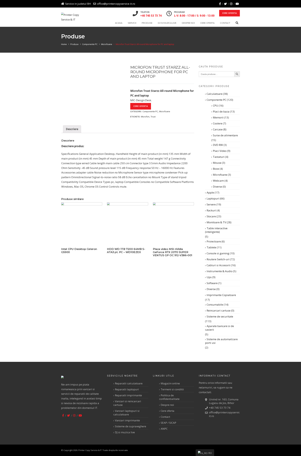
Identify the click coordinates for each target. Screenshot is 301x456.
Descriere (72, 129)
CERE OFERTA (229, 13)
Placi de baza (221, 111)
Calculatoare (214, 94)
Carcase (218, 129)
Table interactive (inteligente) (216, 230)
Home (64, 44)
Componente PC (90, 44)
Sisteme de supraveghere (130, 426)
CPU (215, 105)
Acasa (118, 23)
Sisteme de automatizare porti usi (221, 341)
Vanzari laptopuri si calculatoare (126, 412)
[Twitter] (225, 3)
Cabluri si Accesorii (218, 265)
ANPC (164, 428)
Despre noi (188, 23)
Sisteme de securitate (220, 316)
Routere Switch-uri (218, 259)
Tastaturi (218, 157)
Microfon (145, 116)
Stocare (211, 216)
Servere (211, 204)
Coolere (217, 123)
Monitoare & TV (216, 222)
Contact (225, 23)
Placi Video (220, 151)
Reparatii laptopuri (127, 389)
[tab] (72, 129)
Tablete (211, 247)
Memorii (218, 117)
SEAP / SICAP (168, 423)
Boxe (216, 168)
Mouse (217, 163)
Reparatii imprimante (128, 395)
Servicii (132, 23)
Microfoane (106, 44)
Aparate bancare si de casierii (219, 327)
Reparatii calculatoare (129, 383)
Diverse (217, 186)
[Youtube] (237, 3)
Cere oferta (207, 23)
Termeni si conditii (172, 389)
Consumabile (215, 304)
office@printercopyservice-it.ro (116, 3)
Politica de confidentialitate (169, 397)
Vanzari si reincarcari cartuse (127, 403)
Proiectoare (214, 241)
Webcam (218, 180)
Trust (153, 116)
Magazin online (170, 383)
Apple (210, 192)
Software (212, 283)
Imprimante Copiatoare (221, 295)
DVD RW (218, 145)
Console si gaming (218, 253)
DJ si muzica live (167, 23)
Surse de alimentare (225, 135)
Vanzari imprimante (127, 420)
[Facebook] (220, 3)
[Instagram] (231, 3)
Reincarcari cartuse (218, 310)
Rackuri (211, 210)
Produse (147, 23)
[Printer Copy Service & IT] (72, 17)
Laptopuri (213, 198)
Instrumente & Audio (219, 271)
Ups (209, 277)
